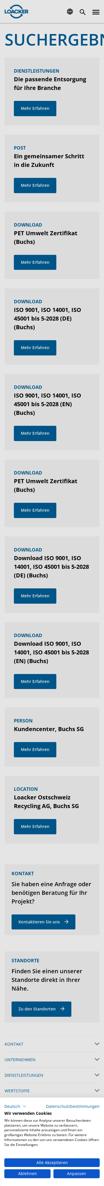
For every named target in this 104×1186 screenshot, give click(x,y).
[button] (15, 1106)
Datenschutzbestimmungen (73, 1106)
